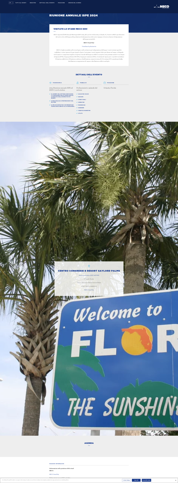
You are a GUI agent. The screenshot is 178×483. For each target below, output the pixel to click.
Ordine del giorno (74, 2)
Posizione (61, 2)
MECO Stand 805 (89, 290)
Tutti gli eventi (20, 2)
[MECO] (161, 6)
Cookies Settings (126, 480)
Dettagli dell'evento (47, 2)
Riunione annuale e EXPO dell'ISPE (89, 275)
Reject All (136, 480)
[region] (89, 480)
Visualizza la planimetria (89, 46)
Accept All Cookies (146, 480)
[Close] (175, 480)
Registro (33, 2)
